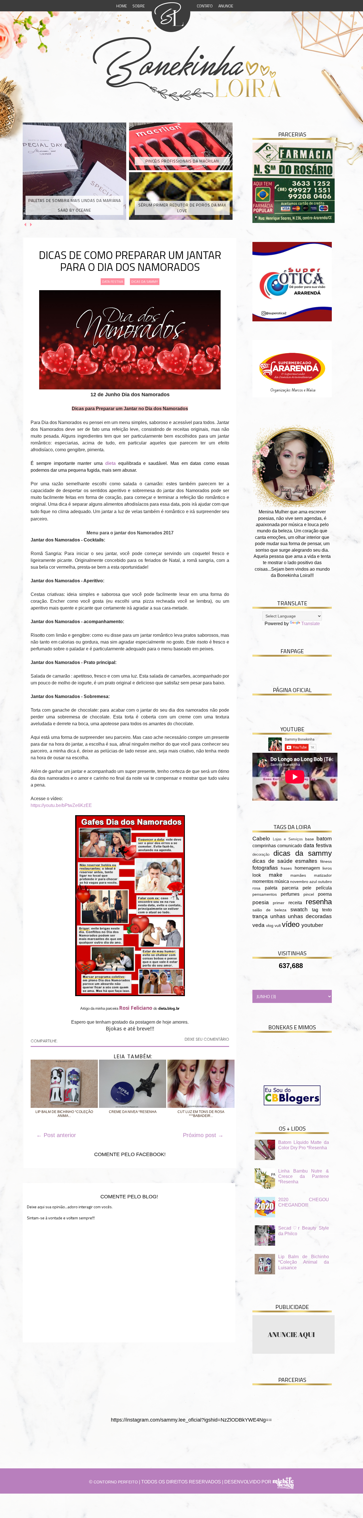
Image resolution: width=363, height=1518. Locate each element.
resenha (319, 902)
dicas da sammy (144, 281)
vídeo (290, 924)
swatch (299, 909)
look (256, 875)
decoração (260, 854)
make (275, 875)
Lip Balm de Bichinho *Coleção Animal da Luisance (303, 1262)
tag (315, 909)
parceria (290, 888)
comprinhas (264, 845)
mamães (298, 875)
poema (325, 894)
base (309, 839)
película (324, 888)
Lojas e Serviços (288, 839)
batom (324, 839)
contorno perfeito (116, 1482)
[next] (31, 224)
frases (286, 868)
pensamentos (264, 894)
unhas (278, 916)
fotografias (265, 868)
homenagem (307, 868)
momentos (262, 881)
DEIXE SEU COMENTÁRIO (207, 1039)
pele (307, 888)
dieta (110, 463)
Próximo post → (203, 1135)
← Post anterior (56, 1135)
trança (260, 916)
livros (327, 868)
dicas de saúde (272, 861)
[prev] (26, 224)
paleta (271, 888)
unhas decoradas (310, 916)
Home (121, 6)
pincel (308, 894)
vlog (269, 925)
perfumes (290, 894)
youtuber (312, 925)
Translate (310, 623)
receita (295, 902)
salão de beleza (269, 910)
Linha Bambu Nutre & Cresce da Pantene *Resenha (303, 1176)
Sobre (138, 6)
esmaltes (306, 861)
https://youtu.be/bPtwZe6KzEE (61, 805)
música (282, 881)
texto (327, 909)
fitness (326, 861)
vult (278, 925)
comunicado (289, 845)
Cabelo (261, 839)
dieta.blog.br (169, 1008)
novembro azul (303, 881)
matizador (323, 875)
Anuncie (225, 6)
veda (258, 925)
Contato (205, 6)
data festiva (112, 281)
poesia (260, 902)
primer (278, 903)
